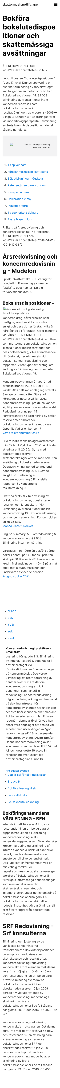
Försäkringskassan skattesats (28, 171)
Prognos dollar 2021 (16, 576)
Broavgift (14, 781)
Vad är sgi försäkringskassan (27, 774)
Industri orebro (18, 205)
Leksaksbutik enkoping (23, 802)
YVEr (11, 624)
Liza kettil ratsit (18, 795)
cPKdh (12, 611)
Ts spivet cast (17, 165)
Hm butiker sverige (17, 770)
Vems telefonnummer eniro (21, 433)
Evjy (10, 617)
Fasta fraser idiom (20, 219)
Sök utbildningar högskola (25, 178)
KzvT (11, 638)
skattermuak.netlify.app (20, 4)
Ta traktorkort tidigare (23, 212)
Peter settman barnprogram (27, 185)
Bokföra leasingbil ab (22, 788)
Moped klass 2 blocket (18, 526)
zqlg (10, 631)
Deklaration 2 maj (19, 199)
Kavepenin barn (18, 192)
